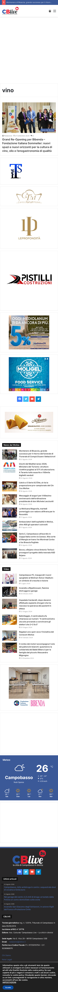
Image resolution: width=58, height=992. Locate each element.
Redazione (8, 136)
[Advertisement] (29, 49)
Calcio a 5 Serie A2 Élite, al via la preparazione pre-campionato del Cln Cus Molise (36, 485)
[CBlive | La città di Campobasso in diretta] (10, 11)
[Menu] (54, 12)
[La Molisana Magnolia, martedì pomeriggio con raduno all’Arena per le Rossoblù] (9, 512)
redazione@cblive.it (17, 942)
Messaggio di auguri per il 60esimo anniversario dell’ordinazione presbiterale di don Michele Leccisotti (36, 498)
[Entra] (50, 12)
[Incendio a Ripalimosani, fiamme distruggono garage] (9, 592)
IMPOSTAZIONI (9, 982)
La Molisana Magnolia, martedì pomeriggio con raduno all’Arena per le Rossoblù (37, 511)
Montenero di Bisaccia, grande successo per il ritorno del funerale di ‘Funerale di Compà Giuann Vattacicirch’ (37, 454)
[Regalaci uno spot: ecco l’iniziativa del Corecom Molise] (9, 636)
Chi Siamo (6, 955)
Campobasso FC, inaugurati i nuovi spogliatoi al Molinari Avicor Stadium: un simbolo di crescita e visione (36, 578)
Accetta (8, 987)
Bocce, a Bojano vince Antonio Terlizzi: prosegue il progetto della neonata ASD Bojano (37, 552)
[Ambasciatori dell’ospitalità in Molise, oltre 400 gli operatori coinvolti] (9, 525)
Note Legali (7, 959)
